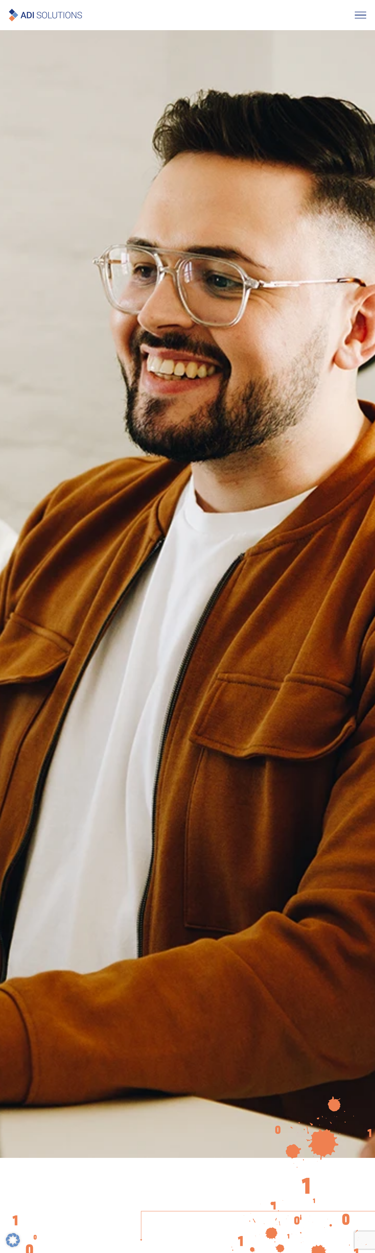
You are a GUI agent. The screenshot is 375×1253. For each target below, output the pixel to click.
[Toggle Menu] (360, 15)
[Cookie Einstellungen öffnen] (13, 1245)
